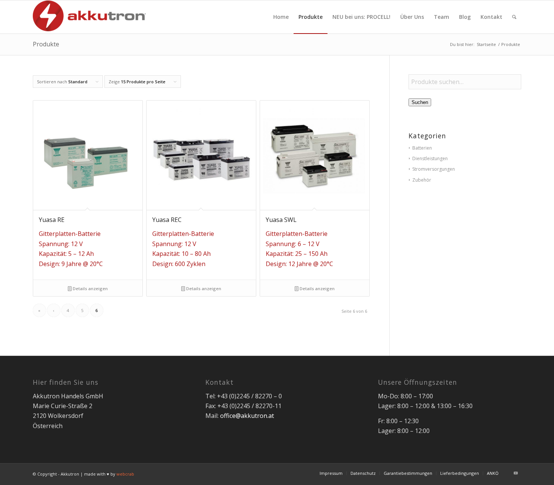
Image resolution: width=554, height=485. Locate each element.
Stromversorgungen (433, 169)
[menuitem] (281, 17)
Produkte (46, 44)
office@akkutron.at (247, 416)
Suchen (420, 102)
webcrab (125, 474)
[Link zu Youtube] (515, 473)
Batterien (422, 148)
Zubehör (421, 180)
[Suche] (514, 17)
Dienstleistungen (430, 158)
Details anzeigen (90, 288)
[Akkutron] (89, 17)
